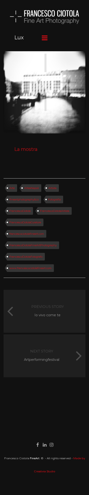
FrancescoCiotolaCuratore (25, 222)
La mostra (25, 149)
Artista (52, 188)
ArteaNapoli (31, 188)
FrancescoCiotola (20, 211)
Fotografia (54, 199)
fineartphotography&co (24, 199)
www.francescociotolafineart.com (30, 268)
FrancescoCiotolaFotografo (25, 256)
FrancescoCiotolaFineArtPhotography (33, 245)
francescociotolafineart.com (26, 233)
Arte (12, 188)
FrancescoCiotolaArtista (54, 211)
